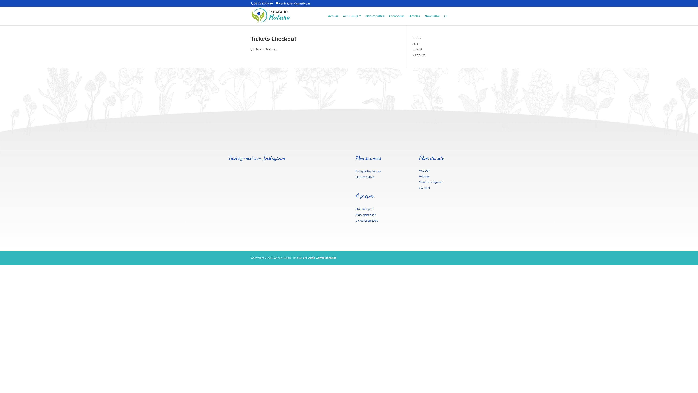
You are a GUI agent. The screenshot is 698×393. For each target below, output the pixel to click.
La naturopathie (367, 220)
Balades (416, 38)
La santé (417, 49)
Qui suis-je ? (352, 16)
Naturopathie (375, 16)
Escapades (396, 16)
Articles (414, 16)
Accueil (333, 16)
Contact (424, 188)
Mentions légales (430, 182)
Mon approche (366, 214)
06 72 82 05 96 (263, 3)
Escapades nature (368, 171)
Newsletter (432, 16)
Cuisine (416, 43)
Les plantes (418, 55)
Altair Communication (322, 257)
